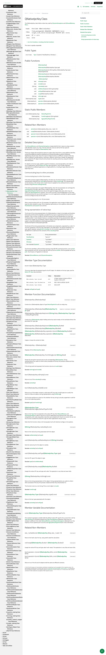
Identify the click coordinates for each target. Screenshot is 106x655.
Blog (92, 3)
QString (51, 313)
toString (40, 96)
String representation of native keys (90, 39)
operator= (41, 101)
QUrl (73, 249)
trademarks (50, 569)
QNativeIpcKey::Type (65, 313)
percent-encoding (44, 229)
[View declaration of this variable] (66, 513)
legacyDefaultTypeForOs (47, 119)
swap (39, 94)
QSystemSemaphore (57, 23)
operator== (34, 136)
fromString (44, 116)
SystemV (37, 206)
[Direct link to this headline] (37, 50)
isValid (40, 84)
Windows (29, 242)
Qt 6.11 (26, 13)
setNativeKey (41, 89)
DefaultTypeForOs (46, 114)
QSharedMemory (70, 23)
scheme (58, 250)
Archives (93, 6)
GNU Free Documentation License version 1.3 (59, 568)
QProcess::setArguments (39, 184)
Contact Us (87, 3)
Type (35, 55)
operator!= (34, 134)
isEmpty (40, 81)
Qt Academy (86, 6)
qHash (32, 129)
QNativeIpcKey (42, 65)
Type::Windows (29, 519)
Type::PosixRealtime (52, 519)
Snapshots (100, 6)
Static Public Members (86, 26)
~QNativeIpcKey (42, 79)
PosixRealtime (28, 206)
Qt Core (31, 13)
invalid (57, 366)
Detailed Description (85, 32)
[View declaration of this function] (46, 299)
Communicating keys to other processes (88, 36)
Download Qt (98, 3)
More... (27, 25)
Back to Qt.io (7, 2)
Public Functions (84, 24)
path (26, 252)
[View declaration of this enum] (47, 265)
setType (40, 91)
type (39, 99)
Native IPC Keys (44, 165)
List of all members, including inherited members (41, 42)
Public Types (83, 21)
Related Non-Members (86, 29)
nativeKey (41, 86)
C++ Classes (37, 13)
